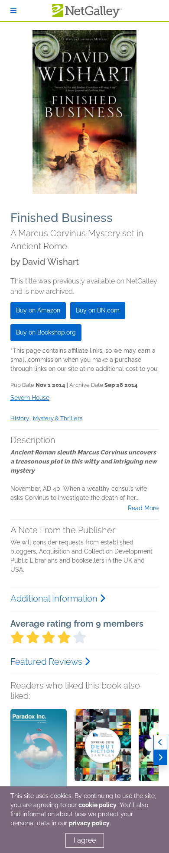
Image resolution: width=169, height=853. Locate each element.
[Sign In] (13, 10)
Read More (143, 508)
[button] (38, 754)
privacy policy (89, 823)
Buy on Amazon (38, 310)
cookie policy (97, 804)
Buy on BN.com (98, 310)
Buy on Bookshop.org (46, 332)
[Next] (160, 757)
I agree (85, 840)
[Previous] (160, 742)
